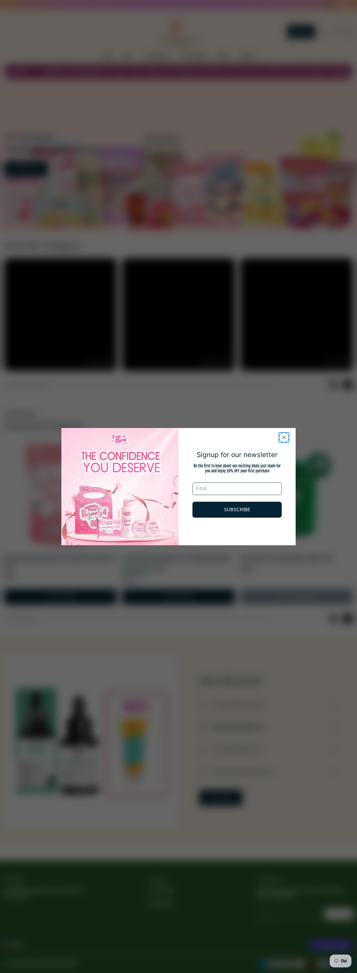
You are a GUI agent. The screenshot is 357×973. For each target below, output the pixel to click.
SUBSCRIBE (237, 509)
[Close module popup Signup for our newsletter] (284, 437)
